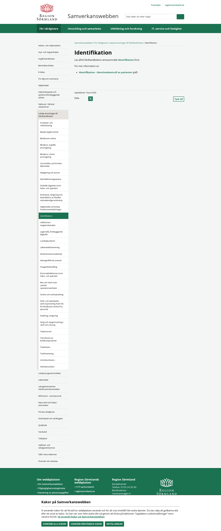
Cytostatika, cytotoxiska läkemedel (51, 164)
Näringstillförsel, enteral (50, 260)
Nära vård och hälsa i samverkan (47, 404)
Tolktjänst (42, 438)
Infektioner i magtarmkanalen (47, 223)
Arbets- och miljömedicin (49, 45)
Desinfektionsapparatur (50, 179)
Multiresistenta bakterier (51, 254)
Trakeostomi (45, 331)
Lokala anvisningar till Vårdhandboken (48, 114)
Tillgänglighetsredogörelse (51, 488)
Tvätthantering (47, 353)
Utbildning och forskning (126, 28)
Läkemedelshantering (50, 247)
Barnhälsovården (46, 65)
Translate (156, 5)
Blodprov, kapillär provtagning (48, 146)
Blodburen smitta (48, 138)
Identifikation (46, 216)
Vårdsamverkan (47, 366)
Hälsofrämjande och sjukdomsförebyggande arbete (49, 95)
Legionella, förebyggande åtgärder (51, 233)
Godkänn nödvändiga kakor (86, 524)
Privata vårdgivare (46, 411)
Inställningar (114, 524)
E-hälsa (41, 72)
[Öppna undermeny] (63, 52)
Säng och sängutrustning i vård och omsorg (51, 323)
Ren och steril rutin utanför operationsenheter (48, 285)
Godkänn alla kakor (54, 524)
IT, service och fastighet (167, 28)
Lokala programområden (49, 373)
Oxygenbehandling (48, 267)
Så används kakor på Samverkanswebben (81, 516)
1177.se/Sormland (84, 486)
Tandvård (42, 431)
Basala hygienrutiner (49, 132)
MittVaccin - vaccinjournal (49, 396)
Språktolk (42, 425)
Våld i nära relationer (47, 454)
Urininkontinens (47, 360)
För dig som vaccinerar (48, 78)
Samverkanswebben (83, 42)
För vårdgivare (49, 28)
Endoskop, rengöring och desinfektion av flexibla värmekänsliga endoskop (51, 197)
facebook (84, 98)
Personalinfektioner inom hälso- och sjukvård (51, 274)
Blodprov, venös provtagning (47, 155)
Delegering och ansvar (50, 172)
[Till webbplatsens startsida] (47, 11)
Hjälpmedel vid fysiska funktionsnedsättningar (50, 208)
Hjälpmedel (43, 85)
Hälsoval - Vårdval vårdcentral (46, 105)
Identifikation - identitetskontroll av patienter (105, 72)
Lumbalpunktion (47, 241)
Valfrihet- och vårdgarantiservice (46, 446)
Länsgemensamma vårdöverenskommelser (49, 388)
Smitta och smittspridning (51, 294)
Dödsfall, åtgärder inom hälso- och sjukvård (50, 187)
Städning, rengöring (49, 315)
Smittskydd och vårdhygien (50, 418)
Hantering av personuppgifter (53, 492)
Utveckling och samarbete (84, 28)
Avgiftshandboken (46, 58)
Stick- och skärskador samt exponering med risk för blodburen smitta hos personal (51, 305)
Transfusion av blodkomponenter (48, 339)
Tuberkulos (45, 347)
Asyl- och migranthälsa (48, 52)
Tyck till (179, 99)
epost (96, 98)
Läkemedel (43, 379)
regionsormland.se (174, 5)
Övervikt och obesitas (48, 461)
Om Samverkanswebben (50, 484)
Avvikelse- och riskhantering (46, 124)
